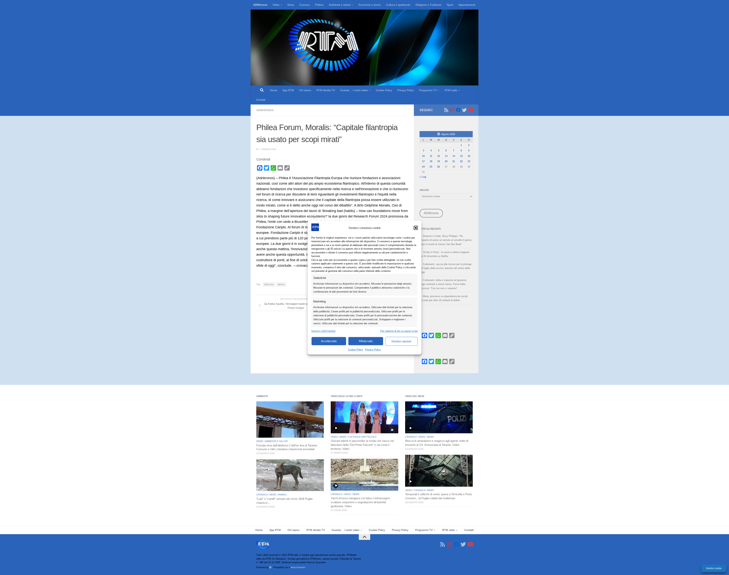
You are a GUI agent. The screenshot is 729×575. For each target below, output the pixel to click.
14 (453, 156)
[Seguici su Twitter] (464, 110)
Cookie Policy (355, 349)
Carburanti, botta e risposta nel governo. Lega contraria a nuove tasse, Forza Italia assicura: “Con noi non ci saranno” (443, 284)
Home (273, 90)
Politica (319, 4)
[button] (416, 228)
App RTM (288, 90)
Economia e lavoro (369, 4)
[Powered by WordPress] (270, 567)
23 (469, 161)
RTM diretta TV (325, 90)
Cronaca (304, 4)
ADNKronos (260, 4)
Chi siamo (305, 90)
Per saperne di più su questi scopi (399, 331)
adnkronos (269, 284)
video (334, 437)
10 (423, 156)
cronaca (262, 495)
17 (423, 161)
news (259, 441)
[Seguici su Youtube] (470, 110)
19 (438, 161)
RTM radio (451, 90)
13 (446, 156)
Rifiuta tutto (366, 341)
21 (453, 161)
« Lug (423, 176)
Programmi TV (428, 90)
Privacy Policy (373, 349)
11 (431, 156)
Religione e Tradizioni (428, 4)
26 (438, 166)
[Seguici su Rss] (446, 110)
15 (461, 156)
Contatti (260, 99)
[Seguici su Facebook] (458, 110)
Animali (282, 495)
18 (431, 161)
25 (431, 166)
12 (438, 156)
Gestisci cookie (714, 568)
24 (423, 166)
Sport (450, 4)
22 (461, 161)
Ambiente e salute (339, 4)
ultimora (281, 284)
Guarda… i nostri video (354, 90)
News (290, 4)
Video (276, 4)
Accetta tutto (329, 341)
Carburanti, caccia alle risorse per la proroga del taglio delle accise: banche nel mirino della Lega (445, 268)
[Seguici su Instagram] (452, 110)
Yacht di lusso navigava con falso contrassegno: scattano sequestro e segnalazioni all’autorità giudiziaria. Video (360, 502)
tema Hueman (298, 567)
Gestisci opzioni (401, 341)
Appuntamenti (466, 4)
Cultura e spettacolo (398, 4)
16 (469, 156)
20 (446, 161)
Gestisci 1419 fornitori (323, 331)
